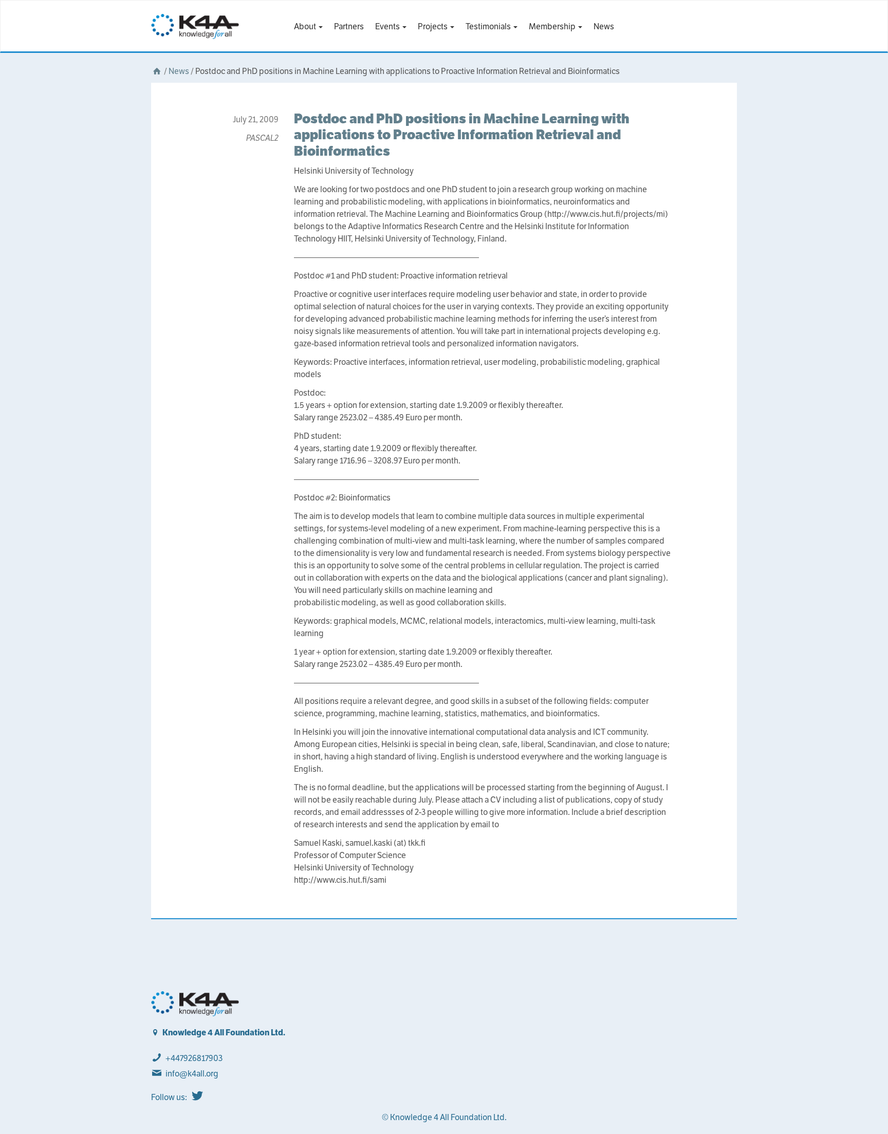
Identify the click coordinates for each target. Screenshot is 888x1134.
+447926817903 (194, 1058)
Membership (553, 26)
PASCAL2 (262, 138)
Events (388, 26)
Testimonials (489, 26)
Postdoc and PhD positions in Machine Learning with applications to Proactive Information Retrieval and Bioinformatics (462, 134)
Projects (433, 26)
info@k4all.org (191, 1073)
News (604, 26)
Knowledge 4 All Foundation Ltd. (223, 1032)
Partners (349, 26)
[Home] (156, 71)
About (306, 26)
